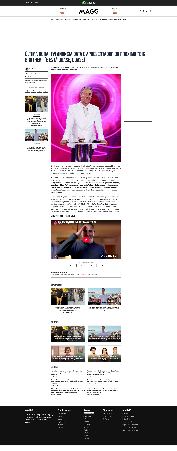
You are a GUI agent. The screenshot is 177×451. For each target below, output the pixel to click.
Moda (86, 430)
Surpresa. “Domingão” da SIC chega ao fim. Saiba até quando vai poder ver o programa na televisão (36, 149)
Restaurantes (62, 8)
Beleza (86, 419)
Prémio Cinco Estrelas (115, 19)
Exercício (87, 424)
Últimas (54, 367)
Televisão (28, 76)
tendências (68, 19)
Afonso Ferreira (37, 125)
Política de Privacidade (130, 430)
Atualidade (87, 416)
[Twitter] (147, 11)
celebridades (77, 19)
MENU (27, 3)
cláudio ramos (34, 80)
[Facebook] (143, 11)
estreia (26, 82)
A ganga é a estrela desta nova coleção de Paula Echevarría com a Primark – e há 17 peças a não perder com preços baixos (103, 372)
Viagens (62, 11)
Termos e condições (129, 428)
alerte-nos (84, 274)
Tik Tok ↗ (106, 419)
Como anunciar (128, 422)
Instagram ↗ (107, 413)
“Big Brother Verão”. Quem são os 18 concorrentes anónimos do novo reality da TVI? (104, 358)
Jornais (36, 3)
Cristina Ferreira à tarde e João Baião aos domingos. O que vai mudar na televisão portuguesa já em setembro (36, 121)
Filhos (86, 427)
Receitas (115, 13)
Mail (32, 3)
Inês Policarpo (37, 154)
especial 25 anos (43, 80)
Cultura (86, 422)
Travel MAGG (103, 19)
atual (52, 19)
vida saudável (59, 19)
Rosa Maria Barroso (94, 384)
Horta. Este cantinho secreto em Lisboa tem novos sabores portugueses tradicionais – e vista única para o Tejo (67, 372)
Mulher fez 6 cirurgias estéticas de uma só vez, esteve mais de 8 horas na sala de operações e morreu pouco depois (102, 390)
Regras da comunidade (130, 425)
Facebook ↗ (107, 416)
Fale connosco (127, 413)
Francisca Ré (56, 376)
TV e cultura (94, 19)
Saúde (62, 13)
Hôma (124, 19)
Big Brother (115, 8)
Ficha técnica (126, 419)
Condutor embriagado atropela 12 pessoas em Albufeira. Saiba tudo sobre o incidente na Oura (102, 381)
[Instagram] (140, 11)
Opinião (115, 11)
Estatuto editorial (128, 416)
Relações (87, 433)
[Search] (150, 11)
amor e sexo (86, 19)
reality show (32, 82)
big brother (27, 80)
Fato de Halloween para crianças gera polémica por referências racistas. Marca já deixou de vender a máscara (68, 381)
